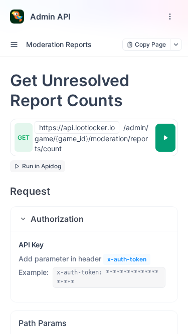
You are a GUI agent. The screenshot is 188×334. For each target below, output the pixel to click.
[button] (94, 219)
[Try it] (165, 138)
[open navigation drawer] (170, 17)
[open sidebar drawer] (14, 45)
